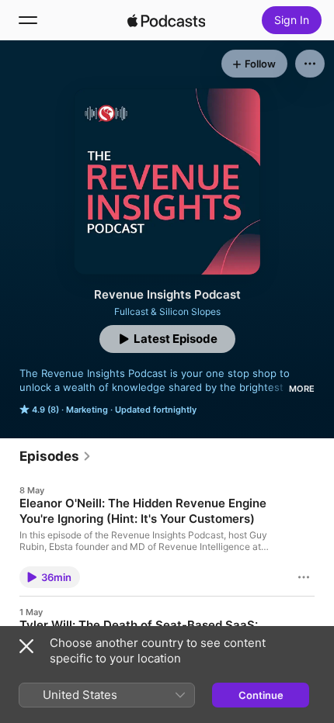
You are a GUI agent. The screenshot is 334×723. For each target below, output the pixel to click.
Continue (261, 695)
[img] (166, 20)
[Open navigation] (28, 20)
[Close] (26, 646)
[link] (55, 456)
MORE (302, 388)
